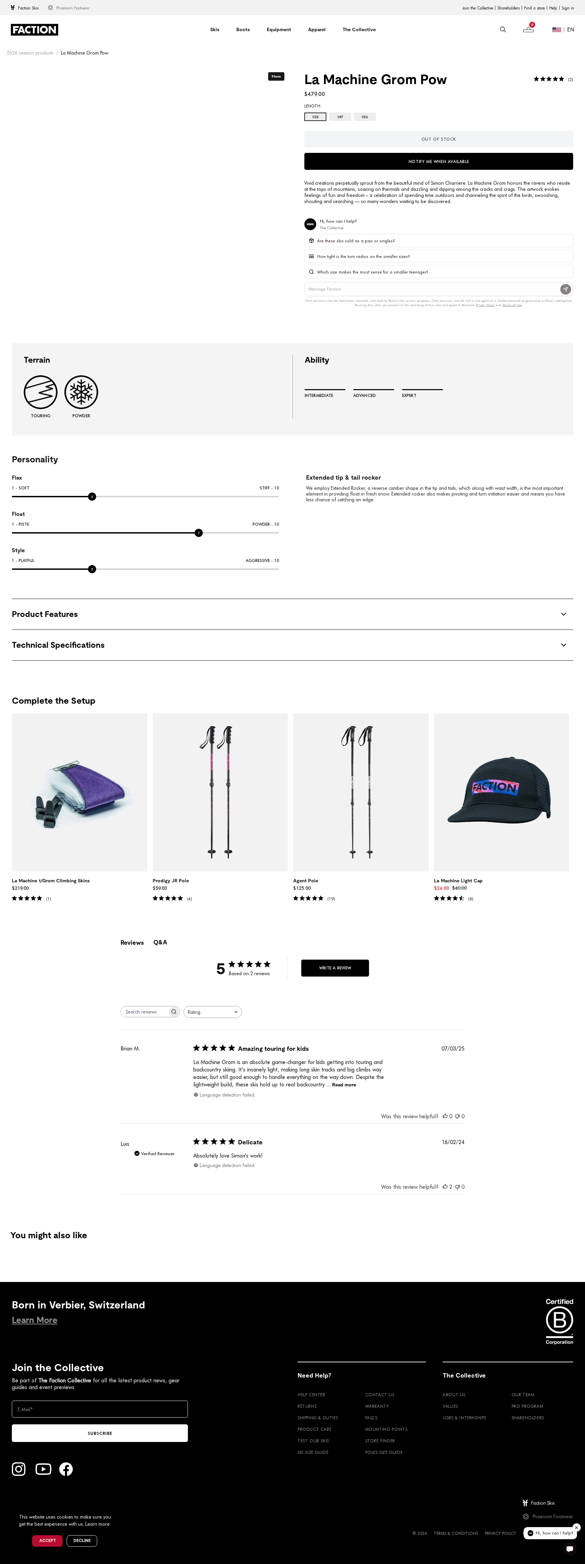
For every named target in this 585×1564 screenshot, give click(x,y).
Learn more (97, 1524)
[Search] (503, 29)
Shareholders (508, 8)
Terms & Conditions (456, 1533)
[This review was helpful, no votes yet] (445, 1116)
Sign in (568, 8)
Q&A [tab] (160, 942)
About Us (454, 1394)
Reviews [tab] (132, 942)
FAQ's (371, 1417)
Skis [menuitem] (214, 29)
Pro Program (527, 1406)
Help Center (311, 1394)
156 (365, 117)
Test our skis (313, 1440)
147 (340, 117)
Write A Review (335, 967)
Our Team (523, 1394)
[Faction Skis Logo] (34, 30)
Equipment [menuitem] (279, 29)
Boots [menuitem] (243, 29)
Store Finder (380, 1440)
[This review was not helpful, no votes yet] (457, 1116)
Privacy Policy (500, 1533)
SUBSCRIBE (100, 1433)
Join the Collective (477, 8)
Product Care (314, 1429)
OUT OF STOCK (438, 139)
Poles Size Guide (384, 1452)
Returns (307, 1406)
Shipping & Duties (318, 1417)
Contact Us (379, 1394)
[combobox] (212, 1012)
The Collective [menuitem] (359, 29)
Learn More (35, 1320)
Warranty (377, 1406)
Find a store (534, 8)
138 (315, 117)
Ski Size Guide (313, 1452)
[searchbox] (144, 1011)
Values (450, 1406)
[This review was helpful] (445, 1186)
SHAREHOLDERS (528, 1417)
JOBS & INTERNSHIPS (464, 1417)
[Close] (118, 1505)
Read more (344, 1084)
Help (553, 8)
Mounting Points (386, 1429)
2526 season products (30, 52)
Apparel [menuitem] (317, 29)
